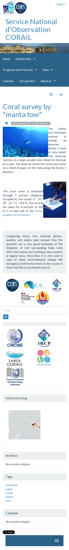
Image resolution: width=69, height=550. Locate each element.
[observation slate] (54, 200)
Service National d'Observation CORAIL (31, 29)
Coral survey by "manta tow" (27, 110)
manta (9, 496)
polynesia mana (19, 123)
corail (33, 123)
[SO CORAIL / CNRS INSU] (13, 6)
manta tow (44, 123)
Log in (60, 4)
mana (9, 489)
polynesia (11, 485)
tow (8, 500)
